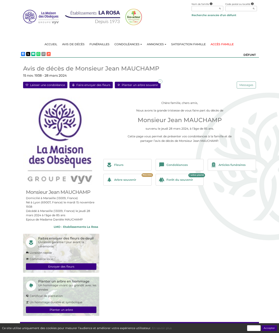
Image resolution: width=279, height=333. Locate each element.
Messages (246, 85)
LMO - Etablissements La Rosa (76, 227)
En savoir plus (162, 328)
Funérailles (99, 44)
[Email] (33, 54)
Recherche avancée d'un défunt (214, 15)
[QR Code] (43, 54)
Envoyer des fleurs (61, 266)
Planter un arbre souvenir (140, 84)
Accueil (51, 44)
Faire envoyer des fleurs (92, 85)
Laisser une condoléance (46, 85)
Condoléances (127, 44)
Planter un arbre (61, 310)
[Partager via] (49, 54)
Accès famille (222, 44)
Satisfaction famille (188, 44)
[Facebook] (23, 54)
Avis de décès (73, 44)
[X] (28, 54)
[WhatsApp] (38, 54)
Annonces (155, 44)
